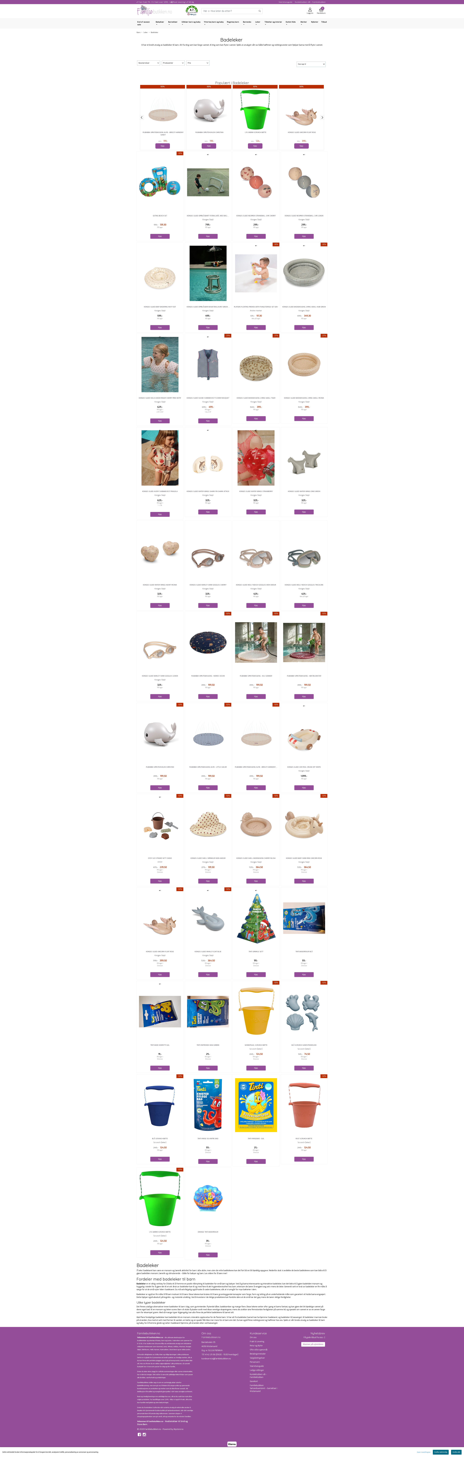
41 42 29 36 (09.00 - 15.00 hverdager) (221, 1354)
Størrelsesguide (285, 2)
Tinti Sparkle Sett (256, 952)
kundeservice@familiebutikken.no (216, 1358)
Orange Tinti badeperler (208, 1232)
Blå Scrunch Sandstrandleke (304, 1045)
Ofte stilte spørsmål (259, 1349)
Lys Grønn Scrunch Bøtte (255, 132)
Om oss (253, 1337)
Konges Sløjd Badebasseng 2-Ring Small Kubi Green (304, 307)
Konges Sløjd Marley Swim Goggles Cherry (208, 585)
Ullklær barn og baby (191, 22)
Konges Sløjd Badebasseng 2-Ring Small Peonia (304, 398)
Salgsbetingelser (257, 1358)
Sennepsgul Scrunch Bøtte (256, 1045)
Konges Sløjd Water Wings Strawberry (256, 491)
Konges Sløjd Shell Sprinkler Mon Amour (208, 858)
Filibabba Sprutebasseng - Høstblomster (304, 676)
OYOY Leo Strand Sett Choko (160, 858)
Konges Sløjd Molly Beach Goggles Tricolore (304, 585)
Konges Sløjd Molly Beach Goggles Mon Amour (256, 585)
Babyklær (160, 22)
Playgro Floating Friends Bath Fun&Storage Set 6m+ (256, 307)
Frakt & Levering (257, 1341)
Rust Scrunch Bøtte (304, 1139)
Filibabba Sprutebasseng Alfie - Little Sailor (208, 767)
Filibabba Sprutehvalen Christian (209, 132)
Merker (304, 22)
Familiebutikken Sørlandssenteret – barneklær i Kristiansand (263, 1388)
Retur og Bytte (256, 1345)
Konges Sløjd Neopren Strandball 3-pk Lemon (304, 216)
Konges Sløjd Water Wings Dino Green (304, 491)
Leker (257, 22)
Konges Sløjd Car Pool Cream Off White (304, 767)
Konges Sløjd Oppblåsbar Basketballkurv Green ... (208, 307)
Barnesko (247, 22)
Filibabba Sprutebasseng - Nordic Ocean (208, 676)
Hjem (139, 32)
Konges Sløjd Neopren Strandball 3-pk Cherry (256, 216)
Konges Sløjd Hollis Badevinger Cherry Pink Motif (160, 398)
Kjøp (162, 146)
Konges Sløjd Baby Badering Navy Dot (160, 307)
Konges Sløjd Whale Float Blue (208, 952)
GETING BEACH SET (160, 216)
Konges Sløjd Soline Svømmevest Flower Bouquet (208, 398)
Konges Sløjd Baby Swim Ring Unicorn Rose (304, 858)
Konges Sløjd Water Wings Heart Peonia (160, 585)
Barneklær (173, 22)
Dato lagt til (302, 64)
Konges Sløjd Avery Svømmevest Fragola (160, 491)
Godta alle (456, 1452)
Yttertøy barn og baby (214, 22)
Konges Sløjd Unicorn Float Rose (302, 132)
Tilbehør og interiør (273, 22)
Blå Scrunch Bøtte (160, 1139)
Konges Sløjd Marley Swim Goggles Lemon (160, 676)
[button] (192, 11)
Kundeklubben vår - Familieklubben (310, 2)
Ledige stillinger (257, 1370)
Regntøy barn (233, 22)
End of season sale (143, 23)
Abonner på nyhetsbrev (313, 1344)
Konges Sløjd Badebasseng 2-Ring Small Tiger (256, 398)
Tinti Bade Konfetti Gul (160, 1045)
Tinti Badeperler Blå (304, 952)
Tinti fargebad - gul (256, 1139)
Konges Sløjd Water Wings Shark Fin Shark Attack (208, 491)
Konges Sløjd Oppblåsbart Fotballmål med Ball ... (208, 216)
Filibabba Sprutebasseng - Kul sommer (256, 676)
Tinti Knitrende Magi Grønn (208, 1045)
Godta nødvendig (440, 1452)
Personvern (255, 1362)
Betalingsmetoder (258, 1354)
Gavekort (254, 1381)
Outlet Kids (291, 22)
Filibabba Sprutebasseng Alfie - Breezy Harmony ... (256, 767)
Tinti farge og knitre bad (208, 1139)
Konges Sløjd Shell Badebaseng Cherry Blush (256, 858)
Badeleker (154, 32)
